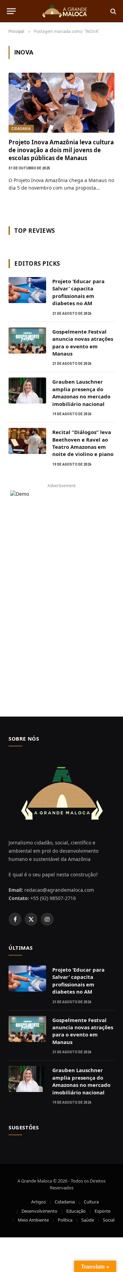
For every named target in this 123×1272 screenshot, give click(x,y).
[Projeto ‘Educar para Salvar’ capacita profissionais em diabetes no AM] (27, 290)
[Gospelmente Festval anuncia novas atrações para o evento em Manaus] (27, 340)
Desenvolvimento (39, 1211)
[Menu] (11, 11)
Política (65, 1220)
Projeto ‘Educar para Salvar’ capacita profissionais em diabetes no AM (78, 292)
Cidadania (21, 129)
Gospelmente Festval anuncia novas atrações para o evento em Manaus (82, 342)
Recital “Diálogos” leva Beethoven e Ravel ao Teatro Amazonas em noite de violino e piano (82, 443)
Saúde (87, 1220)
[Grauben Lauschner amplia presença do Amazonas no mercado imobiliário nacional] (27, 390)
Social (108, 1220)
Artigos (38, 1202)
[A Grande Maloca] (65, 11)
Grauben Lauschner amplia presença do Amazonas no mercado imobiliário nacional (81, 392)
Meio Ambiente (33, 1220)
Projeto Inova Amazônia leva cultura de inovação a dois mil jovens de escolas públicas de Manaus (61, 150)
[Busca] (112, 11)
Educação (76, 1211)
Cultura (91, 1202)
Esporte (102, 1211)
